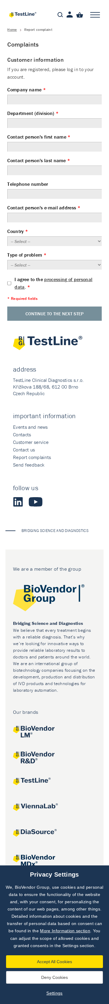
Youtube (35, 502)
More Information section (65, 930)
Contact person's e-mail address (43, 208)
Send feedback (28, 465)
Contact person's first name (38, 137)
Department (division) (32, 113)
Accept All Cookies (54, 961)
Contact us (24, 450)
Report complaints (32, 457)
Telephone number (27, 184)
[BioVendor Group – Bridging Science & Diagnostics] (54, 598)
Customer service (30, 442)
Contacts (22, 434)
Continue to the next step (54, 314)
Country (17, 231)
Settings (54, 993)
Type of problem (26, 255)
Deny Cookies (54, 977)
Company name (26, 90)
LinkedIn (18, 502)
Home (12, 29)
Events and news (30, 427)
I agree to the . (53, 283)
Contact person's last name (38, 160)
